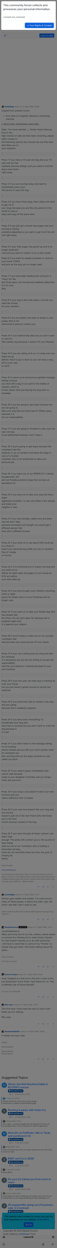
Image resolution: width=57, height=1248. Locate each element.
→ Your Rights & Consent (39, 25)
